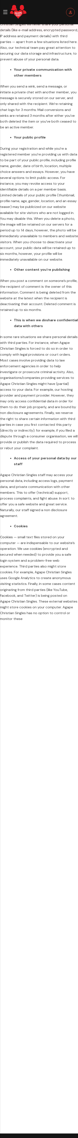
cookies (36, 548)
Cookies (6, 537)
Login (70, 12)
